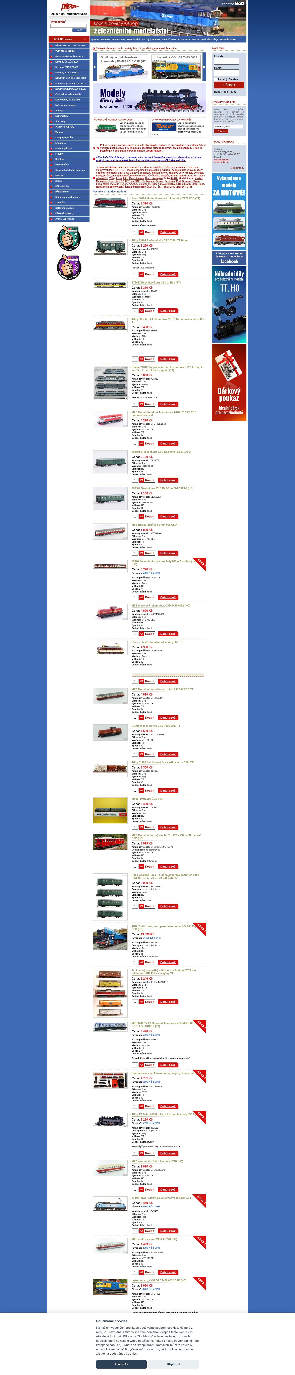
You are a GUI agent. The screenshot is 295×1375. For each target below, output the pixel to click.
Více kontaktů (237, 168)
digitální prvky (159, 172)
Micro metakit (111, 184)
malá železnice (168, 184)
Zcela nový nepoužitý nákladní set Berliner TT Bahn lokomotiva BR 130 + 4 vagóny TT (164, 972)
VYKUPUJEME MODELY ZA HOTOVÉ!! (172, 119)
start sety (123, 172)
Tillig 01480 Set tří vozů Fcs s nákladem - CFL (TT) (163, 762)
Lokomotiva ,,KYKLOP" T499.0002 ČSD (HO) (159, 1280)
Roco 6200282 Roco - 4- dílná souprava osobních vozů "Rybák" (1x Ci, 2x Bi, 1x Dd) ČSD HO (165, 876)
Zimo (194, 184)
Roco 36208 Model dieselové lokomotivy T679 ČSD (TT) (166, 198)
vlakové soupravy (140, 172)
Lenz (201, 184)
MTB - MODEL (133, 181)
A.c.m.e (132, 184)
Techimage (148, 181)
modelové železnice (164, 167)
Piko (125, 178)
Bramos (186, 181)
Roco (119, 178)
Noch (148, 178)
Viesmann (144, 184)
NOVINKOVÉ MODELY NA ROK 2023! (113, 119)
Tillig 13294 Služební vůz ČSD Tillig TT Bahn (160, 240)
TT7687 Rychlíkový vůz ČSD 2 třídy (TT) (156, 282)
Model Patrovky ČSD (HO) (147, 798)
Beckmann (184, 184)
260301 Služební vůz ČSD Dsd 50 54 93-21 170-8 (161, 451)
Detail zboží (168, 232)
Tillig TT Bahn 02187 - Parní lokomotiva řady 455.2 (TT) (166, 1114)
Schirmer (170, 181)
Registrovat (228, 91)
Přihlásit (229, 85)
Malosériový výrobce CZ (110, 181)
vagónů (100, 172)
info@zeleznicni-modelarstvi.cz (222, 160)
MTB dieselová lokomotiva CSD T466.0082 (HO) (161, 605)
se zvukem (164, 170)
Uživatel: (219, 56)
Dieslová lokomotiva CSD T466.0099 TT (156, 725)
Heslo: (218, 67)
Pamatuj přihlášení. (228, 79)
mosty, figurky (178, 175)
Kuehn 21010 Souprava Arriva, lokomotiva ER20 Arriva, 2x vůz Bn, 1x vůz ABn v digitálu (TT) (168, 369)
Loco (99, 184)
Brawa (159, 181)
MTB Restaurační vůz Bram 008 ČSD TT (156, 524)
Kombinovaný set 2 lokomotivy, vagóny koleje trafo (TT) (166, 1073)
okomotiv (111, 172)
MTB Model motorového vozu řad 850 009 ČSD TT (162, 689)
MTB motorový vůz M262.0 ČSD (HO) (154, 1239)
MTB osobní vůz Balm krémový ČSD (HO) (157, 1161)
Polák (174, 178)
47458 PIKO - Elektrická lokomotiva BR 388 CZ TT (162, 1197)
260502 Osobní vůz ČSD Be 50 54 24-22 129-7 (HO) (162, 488)
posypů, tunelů (120, 175)
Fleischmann (136, 178)
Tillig (112, 178)
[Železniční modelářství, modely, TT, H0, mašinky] (168, 18)
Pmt (178, 181)
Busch (123, 184)
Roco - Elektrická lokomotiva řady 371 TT (157, 642)
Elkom (196, 181)
